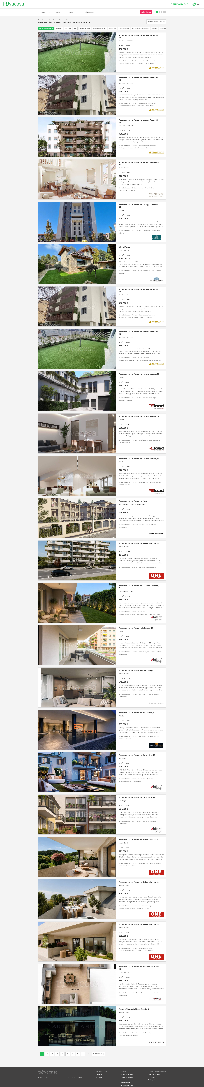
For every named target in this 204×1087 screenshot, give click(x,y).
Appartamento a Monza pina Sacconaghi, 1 (137, 670)
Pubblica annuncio (179, 4)
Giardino (59, 28)
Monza (68, 20)
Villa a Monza (124, 247)
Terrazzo (68, 28)
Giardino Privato (85, 28)
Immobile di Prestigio (99, 28)
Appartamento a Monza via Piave (133, 501)
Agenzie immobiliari (127, 1077)
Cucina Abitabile (124, 28)
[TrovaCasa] (13, 4)
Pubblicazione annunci (127, 1085)
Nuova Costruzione (45, 28)
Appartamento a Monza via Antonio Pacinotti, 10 (138, 36)
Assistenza (99, 1077)
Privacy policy (152, 1077)
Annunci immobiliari (127, 1074)
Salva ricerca (146, 12)
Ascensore (112, 28)
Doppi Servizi (164, 28)
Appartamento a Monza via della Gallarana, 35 (139, 543)
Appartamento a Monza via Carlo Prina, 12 (137, 755)
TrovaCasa (41, 20)
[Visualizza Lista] (157, 12)
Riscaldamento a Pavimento (140, 28)
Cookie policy (152, 1080)
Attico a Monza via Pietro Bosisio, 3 (134, 1009)
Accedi (199, 4)
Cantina (154, 28)
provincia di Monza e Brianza (55, 20)
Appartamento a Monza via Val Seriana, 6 (136, 713)
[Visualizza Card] (160, 12)
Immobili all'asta (125, 1083)
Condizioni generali (154, 1074)
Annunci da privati (126, 1080)
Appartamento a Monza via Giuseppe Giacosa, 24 (138, 206)
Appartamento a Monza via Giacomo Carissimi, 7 (139, 587)
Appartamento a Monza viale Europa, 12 (136, 628)
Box (75, 28)
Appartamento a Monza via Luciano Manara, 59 (139, 374)
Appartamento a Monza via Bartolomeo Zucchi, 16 (139, 968)
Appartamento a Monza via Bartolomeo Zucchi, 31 (139, 163)
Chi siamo (99, 1074)
